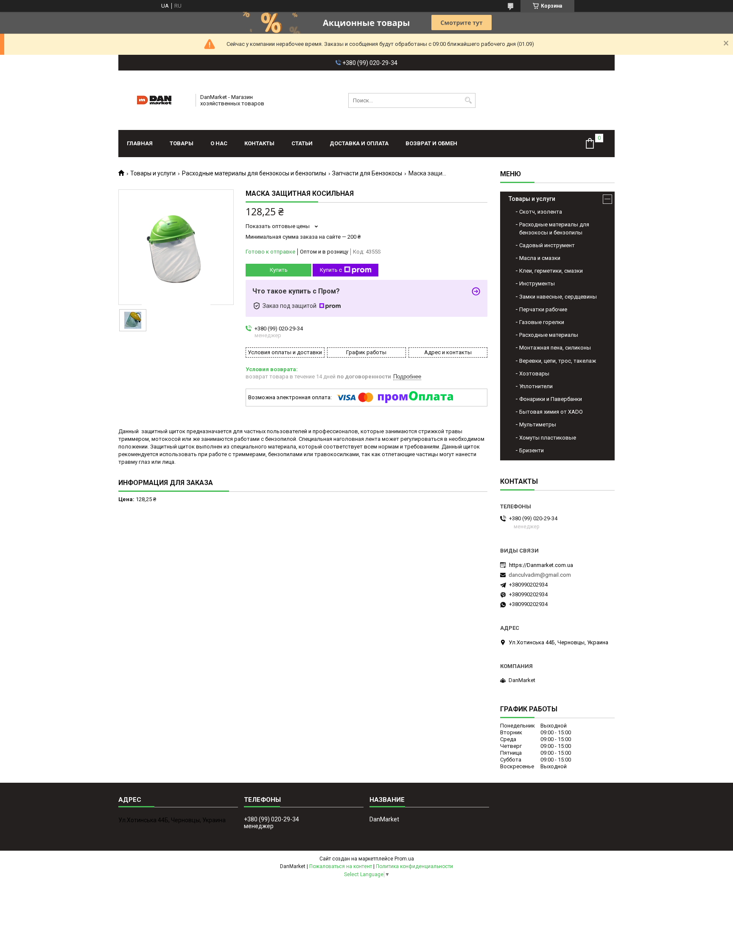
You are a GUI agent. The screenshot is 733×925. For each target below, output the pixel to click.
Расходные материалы (548, 335)
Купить (279, 270)
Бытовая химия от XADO (551, 412)
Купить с (331, 270)
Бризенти (531, 450)
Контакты (259, 143)
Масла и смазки (539, 258)
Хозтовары (534, 373)
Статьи (302, 143)
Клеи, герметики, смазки (551, 271)
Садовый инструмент (547, 245)
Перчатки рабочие (543, 309)
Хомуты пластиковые (547, 437)
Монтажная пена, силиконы (555, 347)
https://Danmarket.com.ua (541, 565)
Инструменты (537, 283)
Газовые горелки (541, 322)
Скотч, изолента (540, 212)
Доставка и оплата (359, 143)
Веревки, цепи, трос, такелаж (557, 361)
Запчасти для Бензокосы (367, 173)
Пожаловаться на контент (340, 866)
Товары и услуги (153, 173)
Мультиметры (537, 424)
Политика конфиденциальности (414, 866)
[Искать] (468, 100)
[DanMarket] (154, 100)
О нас (218, 143)
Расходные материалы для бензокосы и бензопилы (254, 173)
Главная (140, 143)
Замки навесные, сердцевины (558, 296)
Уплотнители (536, 386)
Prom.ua (404, 859)
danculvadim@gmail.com (540, 575)
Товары (181, 143)
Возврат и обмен (431, 143)
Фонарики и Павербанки (550, 399)
